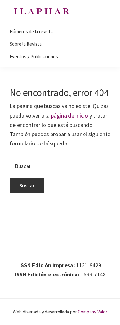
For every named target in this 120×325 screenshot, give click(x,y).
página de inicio (69, 115)
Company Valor (92, 312)
